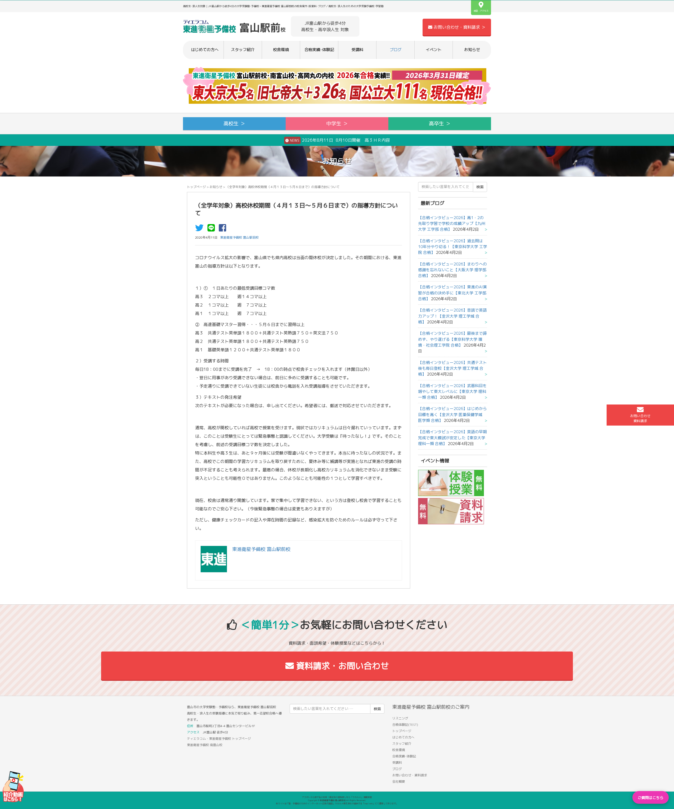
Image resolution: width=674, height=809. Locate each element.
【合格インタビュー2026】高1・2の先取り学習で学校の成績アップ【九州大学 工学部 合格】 (451, 223)
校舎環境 (281, 49)
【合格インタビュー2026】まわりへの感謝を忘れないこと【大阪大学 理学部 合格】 (452, 270)
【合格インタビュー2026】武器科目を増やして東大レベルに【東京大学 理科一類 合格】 (452, 391)
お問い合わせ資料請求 (640, 418)
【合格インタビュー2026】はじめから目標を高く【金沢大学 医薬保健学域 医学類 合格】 (452, 414)
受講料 (357, 49)
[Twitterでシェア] (200, 229)
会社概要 (398, 781)
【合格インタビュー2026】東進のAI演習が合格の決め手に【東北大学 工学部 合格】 (452, 293)
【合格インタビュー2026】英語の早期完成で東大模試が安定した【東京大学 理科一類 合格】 (452, 437)
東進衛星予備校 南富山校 (204, 745)
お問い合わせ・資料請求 (409, 775)
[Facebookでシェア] (224, 229)
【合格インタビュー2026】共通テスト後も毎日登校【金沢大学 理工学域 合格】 (452, 368)
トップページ (196, 187)
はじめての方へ (205, 49)
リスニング (400, 718)
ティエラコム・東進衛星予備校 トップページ (219, 738)
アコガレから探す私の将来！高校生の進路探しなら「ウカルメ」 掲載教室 (337, 797)
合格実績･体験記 (319, 49)
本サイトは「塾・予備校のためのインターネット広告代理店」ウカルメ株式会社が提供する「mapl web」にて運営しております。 (337, 803)
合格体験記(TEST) (405, 724)
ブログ (396, 49)
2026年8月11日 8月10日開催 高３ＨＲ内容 (339, 140)
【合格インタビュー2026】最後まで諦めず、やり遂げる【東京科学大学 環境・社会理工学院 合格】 (452, 339)
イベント (434, 49)
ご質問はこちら (650, 797)
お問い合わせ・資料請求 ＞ (458, 27)
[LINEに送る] (212, 229)
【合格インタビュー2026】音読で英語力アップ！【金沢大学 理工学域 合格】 (452, 316)
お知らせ (472, 49)
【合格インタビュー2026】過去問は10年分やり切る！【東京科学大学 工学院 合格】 (452, 246)
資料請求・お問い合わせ (341, 666)
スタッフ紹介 (243, 49)
